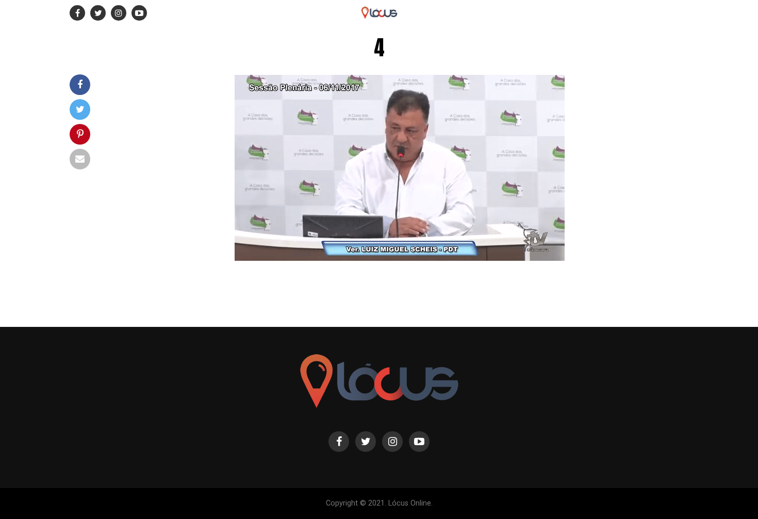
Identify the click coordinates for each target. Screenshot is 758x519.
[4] (400, 258)
